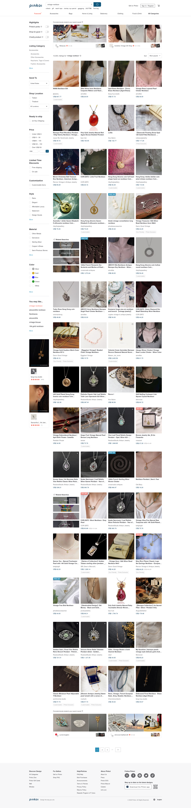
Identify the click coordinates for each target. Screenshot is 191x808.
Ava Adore (112, 138)
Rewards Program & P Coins (86, 793)
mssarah (139, 440)
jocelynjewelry (85, 610)
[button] (47, 151)
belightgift (139, 525)
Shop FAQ (56, 777)
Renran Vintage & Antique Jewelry (65, 182)
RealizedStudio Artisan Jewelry (91, 399)
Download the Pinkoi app (139, 787)
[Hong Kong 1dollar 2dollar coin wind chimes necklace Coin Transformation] (149, 162)
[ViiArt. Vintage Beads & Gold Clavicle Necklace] (121, 635)
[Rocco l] (121, 380)
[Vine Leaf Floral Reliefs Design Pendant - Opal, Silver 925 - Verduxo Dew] (121, 420)
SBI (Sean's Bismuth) (88, 566)
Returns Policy (81, 790)
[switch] (39, 26)
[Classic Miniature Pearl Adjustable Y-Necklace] (66, 679)
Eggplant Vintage (87, 355)
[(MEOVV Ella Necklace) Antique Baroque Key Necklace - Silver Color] (121, 250)
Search (97, 4)
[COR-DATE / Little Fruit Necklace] (94, 162)
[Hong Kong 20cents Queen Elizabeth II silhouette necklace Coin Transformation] (94, 206)
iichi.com (104, 790)
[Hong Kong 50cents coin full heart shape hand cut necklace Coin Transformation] (121, 162)
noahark (83, 699)
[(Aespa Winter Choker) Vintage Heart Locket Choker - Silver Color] (149, 335)
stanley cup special (70, 8)
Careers (103, 787)
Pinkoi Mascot (105, 783)
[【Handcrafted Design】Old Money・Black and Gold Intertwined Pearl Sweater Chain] (94, 591)
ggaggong (81, 8)
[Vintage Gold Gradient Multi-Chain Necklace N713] (66, 335)
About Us (104, 774)
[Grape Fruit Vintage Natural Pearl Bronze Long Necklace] (94, 420)
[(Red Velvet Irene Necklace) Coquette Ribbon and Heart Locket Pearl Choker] (94, 74)
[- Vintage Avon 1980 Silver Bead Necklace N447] (121, 546)
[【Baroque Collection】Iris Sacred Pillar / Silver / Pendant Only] (149, 591)
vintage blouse (35, 322)
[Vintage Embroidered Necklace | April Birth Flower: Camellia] (66, 420)
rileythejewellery (113, 182)
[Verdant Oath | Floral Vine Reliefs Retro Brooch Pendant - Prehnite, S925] (66, 635)
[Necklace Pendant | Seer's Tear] (149, 465)
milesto (48, 8)
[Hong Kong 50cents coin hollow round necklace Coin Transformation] (149, 250)
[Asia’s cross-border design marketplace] (35, 5)
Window (31, 787)
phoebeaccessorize (115, 226)
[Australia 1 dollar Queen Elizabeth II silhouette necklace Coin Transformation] (66, 206)
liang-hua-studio (113, 94)
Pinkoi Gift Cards (34, 780)
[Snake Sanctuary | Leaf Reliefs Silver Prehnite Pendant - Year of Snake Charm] (121, 505)
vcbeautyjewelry (141, 138)
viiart (110, 655)
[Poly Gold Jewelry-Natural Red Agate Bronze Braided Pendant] (94, 118)
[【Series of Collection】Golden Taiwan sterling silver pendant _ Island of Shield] (94, 546)
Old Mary (139, 484)
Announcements (82, 780)
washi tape (58, 8)
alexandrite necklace (37, 310)
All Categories (33, 774)
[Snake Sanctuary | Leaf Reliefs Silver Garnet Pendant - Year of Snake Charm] (94, 465)
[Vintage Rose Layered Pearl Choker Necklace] (149, 74)
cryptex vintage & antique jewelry (119, 314)
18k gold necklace (36, 326)
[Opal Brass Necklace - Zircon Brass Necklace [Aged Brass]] (121, 74)
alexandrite (33, 318)
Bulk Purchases (82, 777)
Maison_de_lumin (114, 355)
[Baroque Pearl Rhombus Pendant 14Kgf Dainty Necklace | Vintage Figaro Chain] (66, 118)
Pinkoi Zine (32, 777)
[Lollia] (121, 118)
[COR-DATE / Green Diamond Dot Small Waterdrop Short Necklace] (149, 294)
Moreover (139, 655)
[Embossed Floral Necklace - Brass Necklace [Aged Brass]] (149, 679)
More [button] (31, 68)
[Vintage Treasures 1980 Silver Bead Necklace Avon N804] (149, 206)
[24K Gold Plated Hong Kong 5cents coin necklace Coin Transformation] (66, 380)
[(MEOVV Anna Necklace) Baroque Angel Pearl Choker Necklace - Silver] (94, 294)
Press (103, 777)
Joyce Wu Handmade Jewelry (63, 138)
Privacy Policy (81, 787)
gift (53, 8)
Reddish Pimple (58, 440)
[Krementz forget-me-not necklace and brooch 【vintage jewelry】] (121, 294)
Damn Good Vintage (143, 226)
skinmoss (139, 399)
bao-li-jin (84, 138)
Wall (30, 783)
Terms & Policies (82, 783)
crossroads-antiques (88, 270)
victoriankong (57, 314)
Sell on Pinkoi (133, 6)
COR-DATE (85, 182)
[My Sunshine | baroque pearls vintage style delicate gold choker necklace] (149, 635)
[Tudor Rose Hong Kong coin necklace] (66, 294)
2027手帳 (89, 8)
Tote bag (96, 8)
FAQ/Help (80, 774)
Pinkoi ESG (104, 780)
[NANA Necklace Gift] (66, 74)
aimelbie (84, 94)
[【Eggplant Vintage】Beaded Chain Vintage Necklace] (94, 335)
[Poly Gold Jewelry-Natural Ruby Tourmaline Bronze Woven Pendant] (121, 591)
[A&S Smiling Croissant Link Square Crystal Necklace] (149, 380)
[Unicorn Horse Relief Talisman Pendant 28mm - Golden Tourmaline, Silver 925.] (94, 635)
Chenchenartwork (114, 699)
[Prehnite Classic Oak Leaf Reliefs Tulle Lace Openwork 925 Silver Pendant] (94, 380)
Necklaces (33, 314)
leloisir (83, 440)
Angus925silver (141, 610)
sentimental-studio (59, 699)
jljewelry (56, 94)
